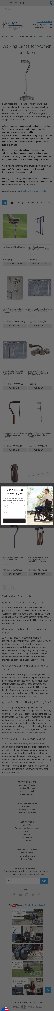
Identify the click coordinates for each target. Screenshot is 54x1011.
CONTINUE (14, 520)
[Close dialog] (51, 488)
